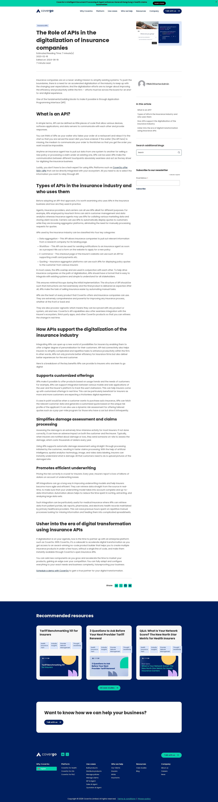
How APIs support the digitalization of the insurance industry (156, 122)
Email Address (142, 178)
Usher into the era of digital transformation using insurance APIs (157, 129)
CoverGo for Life (67, 771)
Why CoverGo (86, 11)
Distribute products (94, 771)
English (43, 769)
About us (164, 768)
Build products (92, 768)
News (163, 774)
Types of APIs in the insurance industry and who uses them (157, 115)
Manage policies (92, 774)
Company (154, 11)
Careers (164, 771)
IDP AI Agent (91, 781)
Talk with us (170, 11)
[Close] (216, 2)
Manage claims (92, 778)
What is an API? (144, 110)
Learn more (159, 3)
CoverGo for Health (69, 768)
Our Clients (115, 768)
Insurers (114, 771)
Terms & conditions (127, 798)
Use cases (112, 11)
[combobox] (46, 769)
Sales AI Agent (91, 784)
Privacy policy (144, 798)
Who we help (127, 11)
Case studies (141, 768)
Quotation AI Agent (94, 787)
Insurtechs (115, 778)
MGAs (113, 774)
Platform (100, 11)
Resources (141, 11)
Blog (138, 771)
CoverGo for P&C (68, 774)
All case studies (107, 688)
